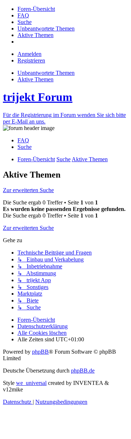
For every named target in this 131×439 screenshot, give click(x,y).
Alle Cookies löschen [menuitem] (42, 333)
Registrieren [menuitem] (31, 60)
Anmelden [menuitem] (29, 54)
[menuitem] (36, 9)
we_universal (31, 383)
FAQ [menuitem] (23, 140)
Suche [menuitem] (24, 147)
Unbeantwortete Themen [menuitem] (46, 73)
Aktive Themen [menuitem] (35, 79)
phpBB (40, 352)
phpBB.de (83, 370)
